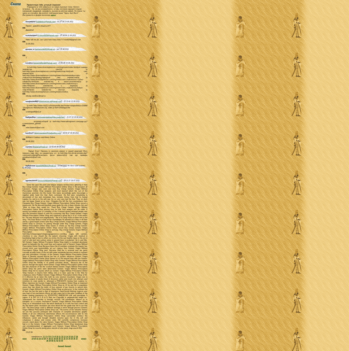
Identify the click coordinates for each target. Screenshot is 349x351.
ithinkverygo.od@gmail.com (50, 101)
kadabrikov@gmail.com (46, 22)
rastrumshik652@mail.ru (44, 49)
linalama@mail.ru (40, 147)
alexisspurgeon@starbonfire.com (48, 133)
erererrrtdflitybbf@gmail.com (45, 63)
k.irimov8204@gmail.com (48, 35)
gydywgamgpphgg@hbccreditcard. (50, 117)
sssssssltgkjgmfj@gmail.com (49, 181)
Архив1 (68, 346)
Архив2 (61, 346)
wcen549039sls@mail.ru (45, 166)
